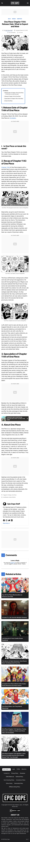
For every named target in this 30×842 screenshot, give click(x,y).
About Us (24, 769)
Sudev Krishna (12, 497)
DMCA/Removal (10, 776)
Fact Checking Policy (9, 780)
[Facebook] (4, 520)
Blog (9, 18)
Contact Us (6, 773)
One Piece (19, 18)
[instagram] (6, 520)
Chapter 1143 (5, 167)
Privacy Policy (14, 773)
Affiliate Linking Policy (14, 786)
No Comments (12, 32)
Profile (18, 769)
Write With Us (6, 769)
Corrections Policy (20, 780)
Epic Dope (7, 839)
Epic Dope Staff (9, 30)
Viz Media (13, 118)
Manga (14, 18)
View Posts (6, 523)
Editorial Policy (19, 776)
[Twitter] (9, 520)
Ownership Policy (18, 783)
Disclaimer (22, 773)
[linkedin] (12, 520)
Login (13, 769)
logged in (12, 562)
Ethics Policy (9, 783)
